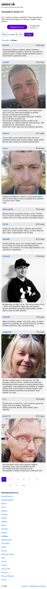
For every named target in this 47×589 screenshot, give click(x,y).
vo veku (12, 34)
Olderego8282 (8, 209)
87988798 (6, 317)
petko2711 (6, 416)
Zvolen (4, 580)
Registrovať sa (17, 27)
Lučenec (4, 536)
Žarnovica (5, 572)
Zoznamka (5, 40)
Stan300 (6, 62)
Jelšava (4, 525)
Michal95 (6, 239)
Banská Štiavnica (7, 500)
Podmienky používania (37, 586)
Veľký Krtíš (5, 569)
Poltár (3, 547)
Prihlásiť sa (34, 28)
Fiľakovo (4, 514)
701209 (5, 224)
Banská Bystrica (7, 496)
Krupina (4, 532)
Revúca (4, 551)
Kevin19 (6, 45)
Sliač (3, 558)
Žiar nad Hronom (7, 576)
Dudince (4, 511)
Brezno (4, 504)
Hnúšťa (4, 518)
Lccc (4, 399)
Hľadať (29, 34)
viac (23, 485)
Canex (5, 148)
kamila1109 (7, 332)
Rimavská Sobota (7, 554)
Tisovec (4, 561)
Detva (3, 507)
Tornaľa (4, 565)
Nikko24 (6, 133)
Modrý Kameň (6, 540)
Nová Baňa (5, 543)
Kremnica (4, 529)
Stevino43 (6, 256)
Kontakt (25, 586)
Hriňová (4, 522)
